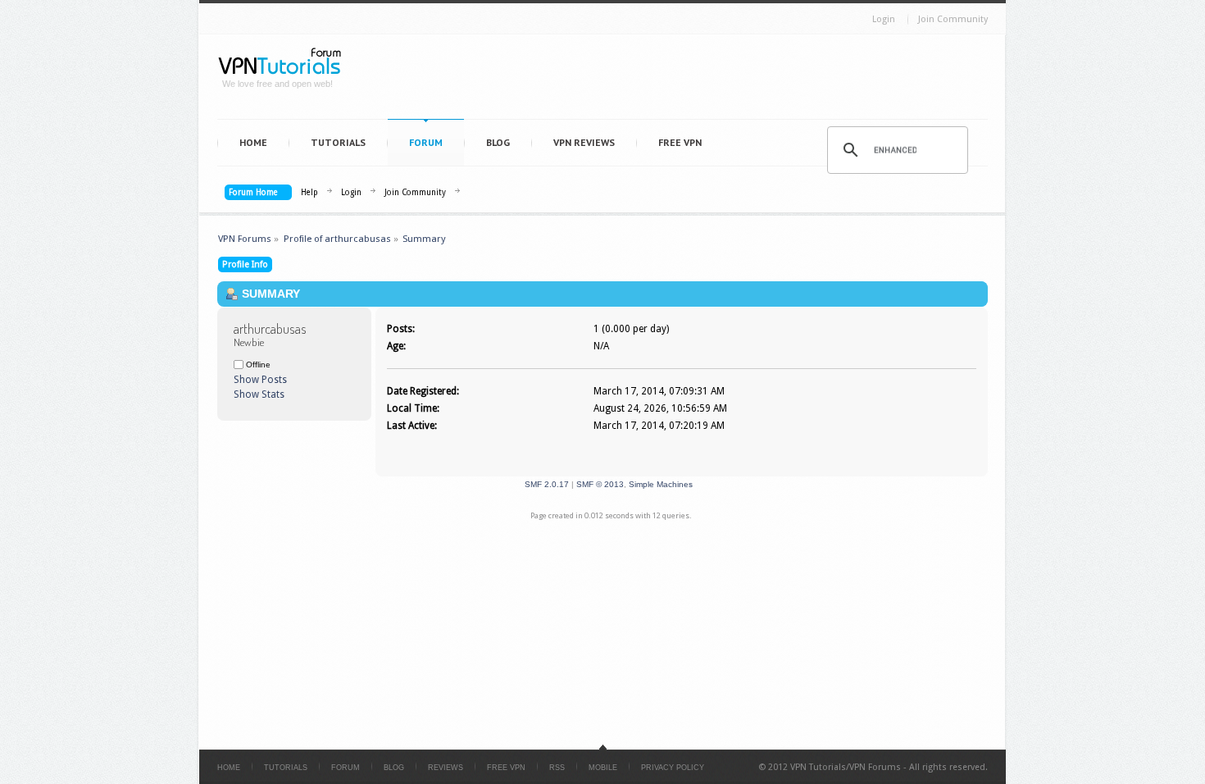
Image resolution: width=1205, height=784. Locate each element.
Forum (426, 142)
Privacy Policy (672, 767)
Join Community (953, 19)
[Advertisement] (673, 80)
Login (883, 19)
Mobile (603, 767)
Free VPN (680, 142)
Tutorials (338, 142)
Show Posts (260, 379)
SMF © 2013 (600, 484)
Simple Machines (661, 484)
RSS (557, 767)
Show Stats (259, 394)
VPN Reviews (584, 142)
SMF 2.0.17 (547, 484)
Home (253, 142)
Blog (498, 142)
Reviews (445, 767)
